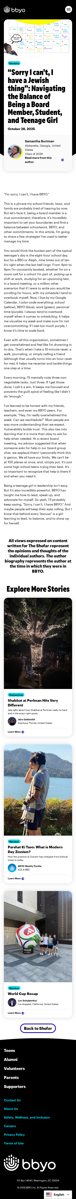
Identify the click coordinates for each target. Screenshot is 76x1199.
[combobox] (58, 1194)
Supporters (15, 1086)
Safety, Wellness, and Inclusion (27, 1117)
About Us (11, 1109)
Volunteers (14, 1068)
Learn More (14, 731)
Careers (10, 1126)
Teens (9, 1050)
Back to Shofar (38, 1028)
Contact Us (12, 1100)
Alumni (11, 1059)
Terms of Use (14, 1143)
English (59, 1194)
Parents (11, 1077)
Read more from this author (38, 160)
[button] (68, 9)
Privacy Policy (14, 1135)
